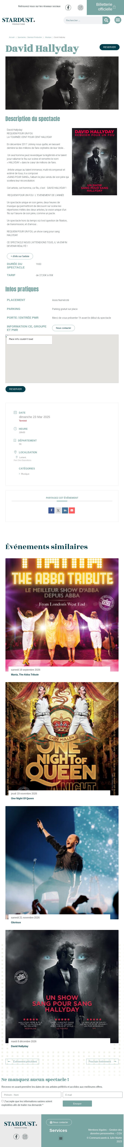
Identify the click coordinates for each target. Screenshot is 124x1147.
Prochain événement (100, 1061)
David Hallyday (19, 1046)
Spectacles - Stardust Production (30, 37)
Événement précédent (25, 1061)
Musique (48, 37)
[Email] (72, 510)
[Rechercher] (106, 20)
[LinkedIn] (65, 510)
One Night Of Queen (22, 798)
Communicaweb (98, 1138)
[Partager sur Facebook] (51, 510)
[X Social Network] (58, 510)
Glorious (16, 922)
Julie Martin (116, 1138)
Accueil (12, 37)
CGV (119, 1133)
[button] (117, 20)
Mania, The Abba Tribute (25, 674)
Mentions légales (97, 1130)
